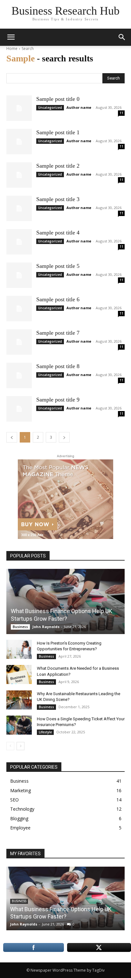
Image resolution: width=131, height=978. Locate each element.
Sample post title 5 (57, 266)
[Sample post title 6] (19, 308)
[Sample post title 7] (19, 342)
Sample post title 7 (57, 333)
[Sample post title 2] (19, 175)
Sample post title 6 (57, 299)
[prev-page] (10, 746)
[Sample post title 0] (19, 108)
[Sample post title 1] (19, 141)
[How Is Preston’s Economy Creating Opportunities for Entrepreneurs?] (19, 649)
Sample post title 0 (57, 99)
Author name (78, 107)
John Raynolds (45, 626)
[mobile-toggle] (11, 37)
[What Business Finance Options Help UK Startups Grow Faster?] (65, 601)
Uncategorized (50, 107)
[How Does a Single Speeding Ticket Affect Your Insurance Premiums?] (19, 725)
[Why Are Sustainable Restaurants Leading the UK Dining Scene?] (19, 699)
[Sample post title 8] (19, 375)
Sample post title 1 (57, 132)
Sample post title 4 (57, 232)
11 (121, 113)
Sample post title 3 (57, 199)
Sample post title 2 (57, 166)
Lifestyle (45, 732)
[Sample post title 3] (19, 208)
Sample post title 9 (57, 399)
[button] (122, 37)
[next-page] (20, 746)
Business (20, 627)
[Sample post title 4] (19, 242)
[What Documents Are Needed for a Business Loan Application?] (19, 674)
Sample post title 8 (57, 366)
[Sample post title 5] (19, 275)
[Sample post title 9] (19, 409)
